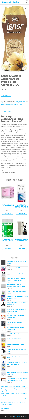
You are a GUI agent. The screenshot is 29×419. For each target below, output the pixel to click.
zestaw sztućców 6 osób (16, 104)
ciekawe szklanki (5, 103)
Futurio (26, 416)
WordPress (17, 416)
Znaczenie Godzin (10, 1)
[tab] (8, 111)
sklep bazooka (20, 103)
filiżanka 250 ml (13, 103)
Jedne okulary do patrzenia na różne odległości (13, 386)
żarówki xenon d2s (5, 104)
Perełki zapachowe (20, 101)
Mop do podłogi (5, 408)
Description (7, 111)
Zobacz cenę (6, 95)
